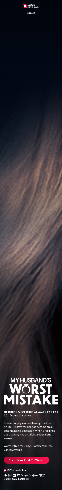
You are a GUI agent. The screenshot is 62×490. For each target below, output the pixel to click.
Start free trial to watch (26, 460)
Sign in (31, 12)
